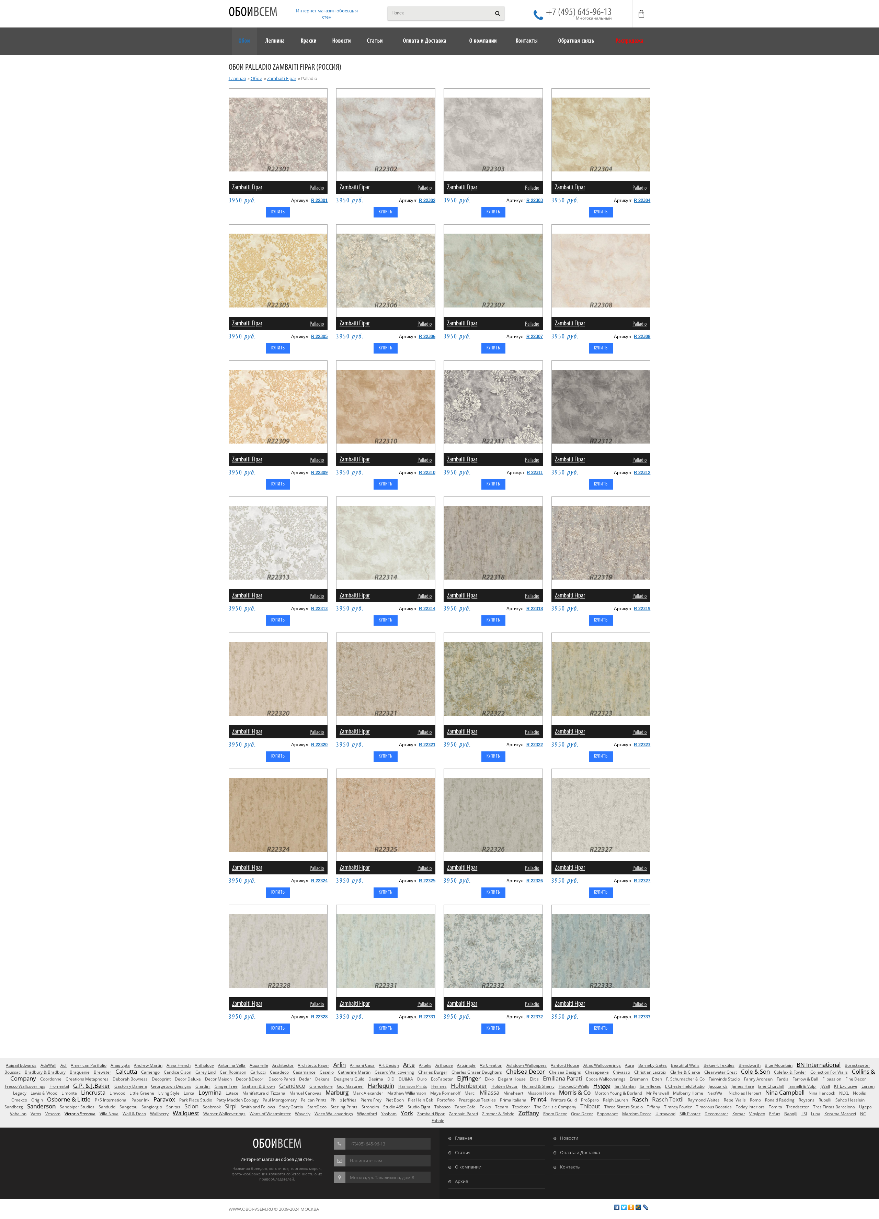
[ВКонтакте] (616, 1207)
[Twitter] (624, 1207)
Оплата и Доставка (580, 1152)
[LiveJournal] (645, 1207)
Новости (569, 1138)
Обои (253, 12)
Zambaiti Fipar (281, 78)
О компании (468, 1167)
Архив (461, 1181)
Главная (237, 78)
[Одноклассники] (631, 1207)
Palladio (317, 188)
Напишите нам (366, 1161)
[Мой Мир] (638, 1207)
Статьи (462, 1152)
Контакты (570, 1167)
